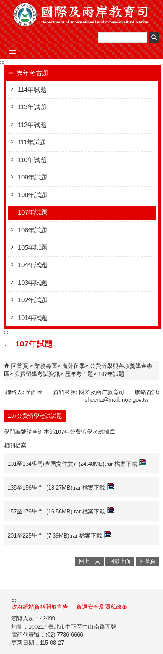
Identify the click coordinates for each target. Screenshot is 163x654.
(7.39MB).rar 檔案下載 (74, 535)
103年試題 (32, 282)
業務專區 (45, 366)
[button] (154, 37)
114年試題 (32, 89)
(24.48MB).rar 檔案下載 (107, 464)
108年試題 (32, 195)
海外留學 (73, 366)
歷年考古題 (79, 374)
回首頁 (19, 366)
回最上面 (119, 561)
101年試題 (32, 318)
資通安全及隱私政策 (101, 606)
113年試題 (32, 107)
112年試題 (32, 124)
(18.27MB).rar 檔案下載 (75, 487)
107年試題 (32, 212)
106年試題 (32, 230)
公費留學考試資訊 (37, 374)
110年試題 (32, 160)
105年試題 (32, 247)
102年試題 (32, 300)
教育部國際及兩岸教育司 (81, 14)
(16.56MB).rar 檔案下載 (75, 511)
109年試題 (32, 177)
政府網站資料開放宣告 (39, 606)
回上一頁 (89, 561)
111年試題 (32, 142)
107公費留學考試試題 (35, 416)
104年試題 (32, 265)
